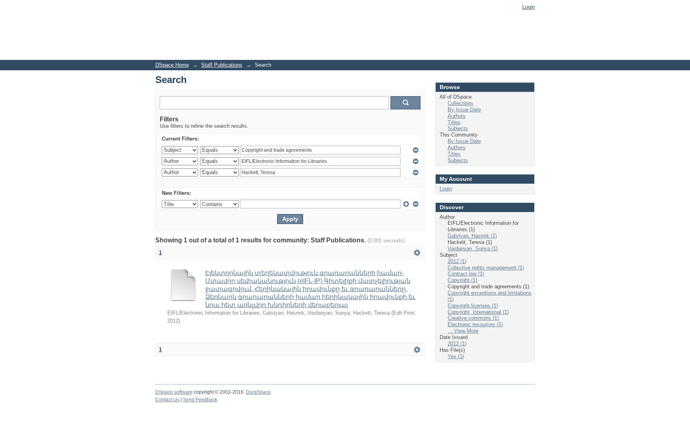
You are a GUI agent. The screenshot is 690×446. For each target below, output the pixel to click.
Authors (457, 116)
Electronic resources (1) (475, 324)
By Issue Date (464, 110)
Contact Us (167, 399)
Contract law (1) (466, 274)
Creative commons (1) (473, 318)
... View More (463, 331)
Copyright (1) (462, 280)
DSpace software (173, 392)
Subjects (458, 128)
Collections (460, 103)
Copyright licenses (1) (473, 306)
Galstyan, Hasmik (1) (472, 236)
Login (528, 7)
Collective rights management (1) (486, 268)
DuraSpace (258, 392)
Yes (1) (456, 356)
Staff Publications (221, 65)
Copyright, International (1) (478, 312)
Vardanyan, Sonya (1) (473, 249)
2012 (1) (457, 261)
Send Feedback (200, 399)
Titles (454, 122)
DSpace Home (172, 65)
